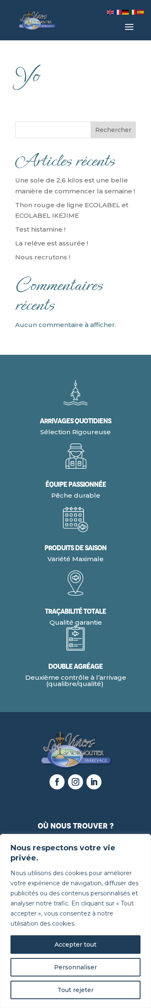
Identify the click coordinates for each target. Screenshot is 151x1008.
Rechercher (113, 130)
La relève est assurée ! (51, 243)
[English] (111, 12)
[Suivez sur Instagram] (75, 781)
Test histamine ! (40, 229)
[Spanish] (141, 12)
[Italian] (133, 12)
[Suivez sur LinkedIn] (94, 781)
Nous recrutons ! (42, 257)
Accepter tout (75, 944)
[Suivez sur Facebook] (57, 781)
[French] (118, 12)
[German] (126, 12)
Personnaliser (75, 967)
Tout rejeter (75, 990)
